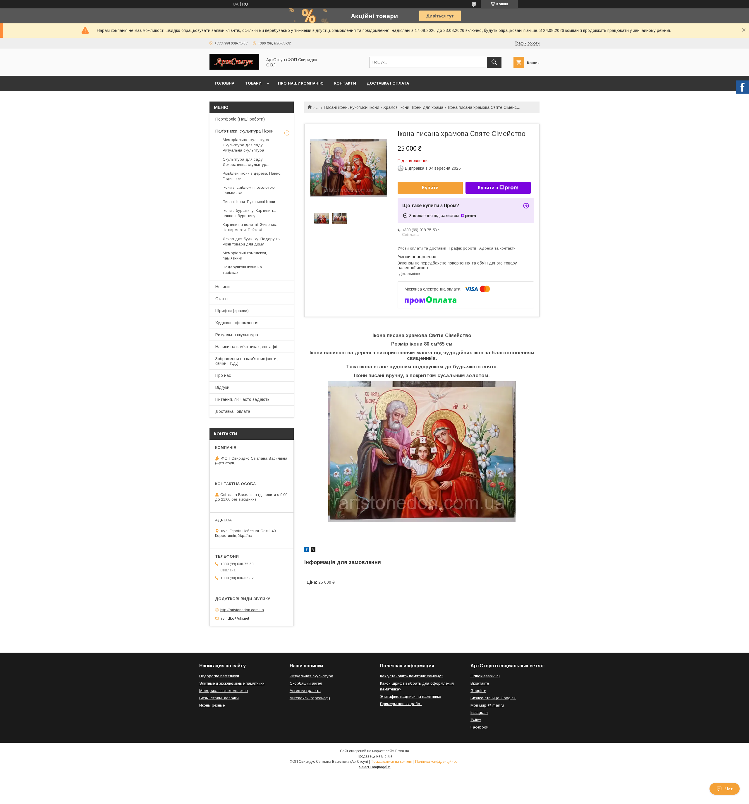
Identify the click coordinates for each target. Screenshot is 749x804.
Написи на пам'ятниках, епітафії (246, 346)
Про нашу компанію (301, 83)
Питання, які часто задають (242, 399)
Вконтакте (479, 683)
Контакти (345, 83)
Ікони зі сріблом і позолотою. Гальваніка (249, 190)
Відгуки (222, 387)
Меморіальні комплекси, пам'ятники (245, 255)
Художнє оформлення (236, 322)
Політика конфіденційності (437, 762)
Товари (253, 83)
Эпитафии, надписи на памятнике (410, 696)
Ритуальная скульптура (311, 676)
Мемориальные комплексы (223, 690)
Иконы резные (212, 705)
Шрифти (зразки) (232, 310)
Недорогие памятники (219, 676)
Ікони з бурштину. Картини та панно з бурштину (249, 213)
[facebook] (306, 550)
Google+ (478, 690)
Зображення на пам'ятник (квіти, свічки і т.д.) (246, 361)
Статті (221, 298)
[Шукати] (494, 62)
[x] (313, 550)
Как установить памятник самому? (411, 676)
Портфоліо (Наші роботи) (240, 119)
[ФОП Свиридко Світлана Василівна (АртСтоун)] (234, 68)
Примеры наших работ (401, 704)
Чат (729, 788)
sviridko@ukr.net (235, 618)
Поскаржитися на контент (392, 762)
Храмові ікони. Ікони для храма (413, 107)
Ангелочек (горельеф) (310, 698)
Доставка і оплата (388, 83)
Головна (224, 83)
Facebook (479, 727)
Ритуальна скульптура (236, 334)
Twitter (475, 720)
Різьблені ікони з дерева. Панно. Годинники (252, 176)
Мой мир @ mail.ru (487, 705)
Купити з (488, 187)
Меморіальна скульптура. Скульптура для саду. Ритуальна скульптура (246, 145)
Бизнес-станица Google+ (493, 698)
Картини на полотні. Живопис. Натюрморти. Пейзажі (250, 227)
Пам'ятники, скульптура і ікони (244, 131)
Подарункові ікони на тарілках (242, 269)
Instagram (479, 712)
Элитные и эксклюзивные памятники (231, 683)
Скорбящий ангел (306, 683)
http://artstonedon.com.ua (242, 610)
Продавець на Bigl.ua (374, 756)
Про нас (223, 375)
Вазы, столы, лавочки (219, 698)
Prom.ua (402, 751)
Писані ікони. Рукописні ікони (351, 107)
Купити (430, 187)
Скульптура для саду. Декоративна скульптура (246, 162)
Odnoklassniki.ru (485, 676)
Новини (222, 286)
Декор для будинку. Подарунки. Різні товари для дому (252, 241)
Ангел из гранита (305, 690)
